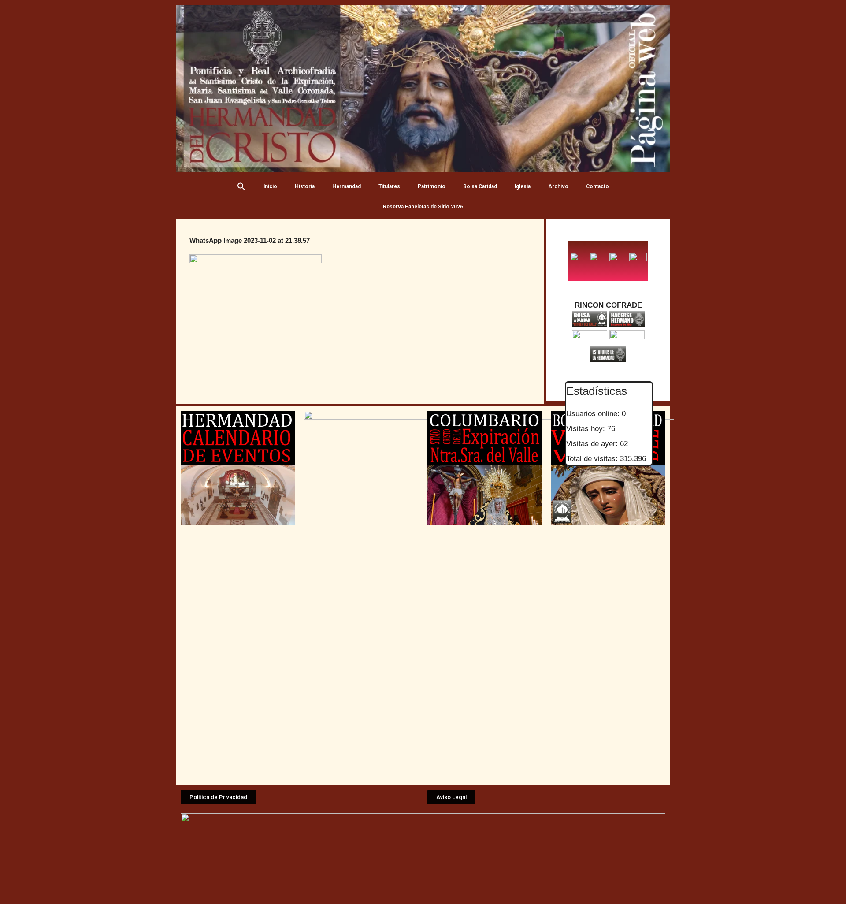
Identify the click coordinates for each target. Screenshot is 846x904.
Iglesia (523, 186)
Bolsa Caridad (480, 186)
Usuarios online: (594, 413)
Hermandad (346, 186)
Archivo (558, 186)
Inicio (270, 186)
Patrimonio (431, 186)
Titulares (389, 186)
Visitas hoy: (586, 428)
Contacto (597, 186)
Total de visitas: (593, 458)
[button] (218, 797)
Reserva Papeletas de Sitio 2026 (423, 207)
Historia (305, 186)
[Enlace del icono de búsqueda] (241, 186)
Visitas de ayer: (593, 443)
